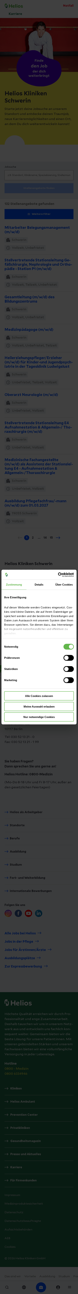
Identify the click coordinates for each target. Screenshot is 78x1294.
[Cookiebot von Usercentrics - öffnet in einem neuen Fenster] (58, 574)
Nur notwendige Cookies (39, 717)
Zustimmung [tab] (14, 584)
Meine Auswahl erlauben (39, 706)
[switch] (68, 658)
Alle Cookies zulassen (39, 695)
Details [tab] (39, 584)
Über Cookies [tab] (64, 584)
